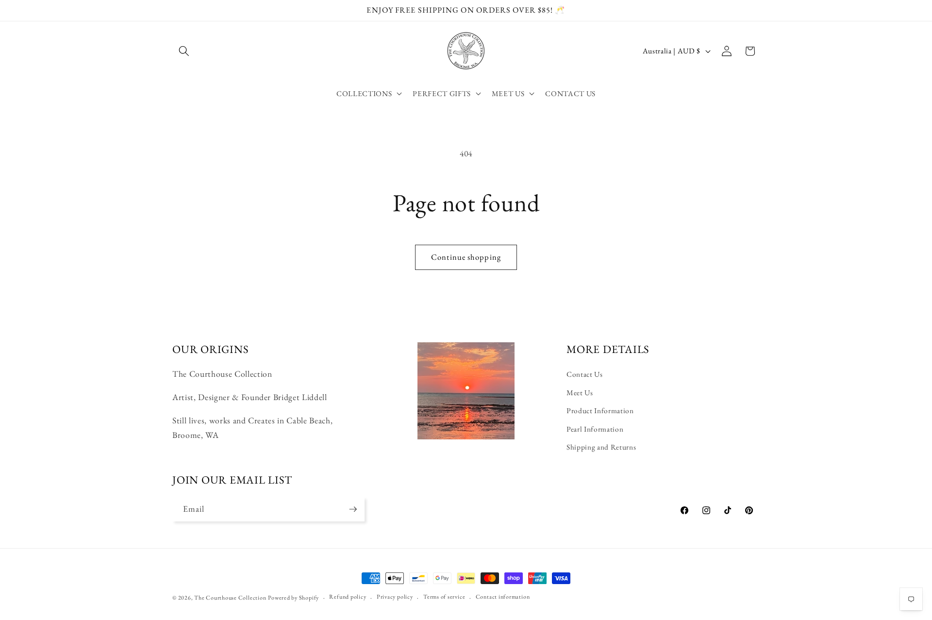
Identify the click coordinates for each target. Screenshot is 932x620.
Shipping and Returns (601, 447)
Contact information (503, 597)
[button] (184, 51)
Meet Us (579, 392)
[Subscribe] (353, 509)
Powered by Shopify (293, 598)
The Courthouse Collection (230, 598)
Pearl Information (594, 429)
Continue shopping (466, 256)
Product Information (600, 410)
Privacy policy (395, 597)
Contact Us (584, 374)
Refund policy (347, 597)
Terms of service (444, 597)
